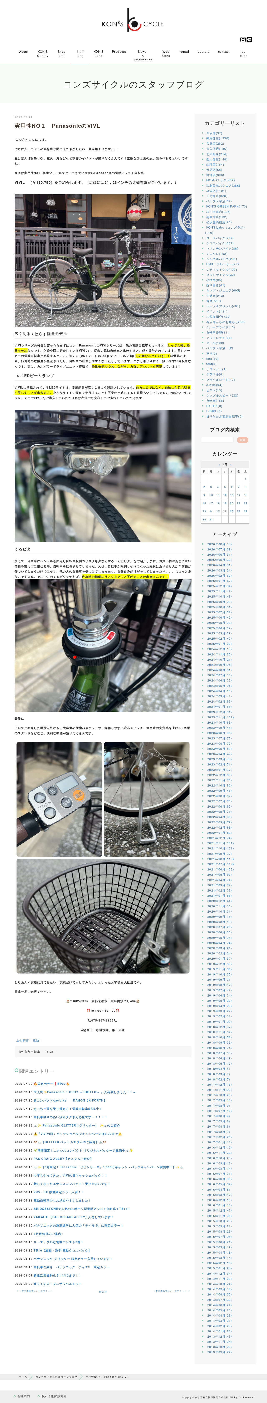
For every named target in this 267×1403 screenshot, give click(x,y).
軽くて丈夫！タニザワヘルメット (58, 1284)
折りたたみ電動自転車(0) (224, 416)
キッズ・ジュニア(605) (223, 290)
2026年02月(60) (219, 575)
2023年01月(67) (219, 770)
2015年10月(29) (219, 1221)
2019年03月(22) (219, 1011)
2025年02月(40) (219, 638)
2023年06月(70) (219, 743)
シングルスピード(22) (222, 395)
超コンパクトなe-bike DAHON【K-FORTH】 (70, 1100)
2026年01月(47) (219, 581)
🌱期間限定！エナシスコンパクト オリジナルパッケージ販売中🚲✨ (83, 1150)
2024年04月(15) (219, 691)
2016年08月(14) (219, 1168)
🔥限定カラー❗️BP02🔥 (52, 1084)
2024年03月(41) (219, 696)
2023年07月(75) (219, 738)
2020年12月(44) (219, 901)
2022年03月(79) (219, 822)
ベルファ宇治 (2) (219, 348)
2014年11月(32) (219, 1279)
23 (204, 511)
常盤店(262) (215, 143)
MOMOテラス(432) (220, 180)
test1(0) (212, 358)
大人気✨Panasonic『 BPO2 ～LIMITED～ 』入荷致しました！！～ (85, 1092)
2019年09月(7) (218, 979)
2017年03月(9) (218, 1132)
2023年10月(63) (219, 722)
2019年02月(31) (219, 1016)
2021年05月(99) (219, 874)
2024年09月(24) (219, 665)
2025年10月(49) (219, 596)
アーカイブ (225, 534)
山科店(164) (215, 164)
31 (211, 519)
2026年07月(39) (219, 549)
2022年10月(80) (219, 785)
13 (232, 495)
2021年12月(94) (219, 838)
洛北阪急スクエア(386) (223, 185)
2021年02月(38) (219, 890)
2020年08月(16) (219, 922)
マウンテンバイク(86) (222, 248)
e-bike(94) (214, 385)
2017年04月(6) (218, 1126)
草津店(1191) (216, 191)
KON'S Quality (42, 53)
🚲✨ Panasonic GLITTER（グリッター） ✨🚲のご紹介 (77, 1125)
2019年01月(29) (219, 1021)
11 (218, 495)
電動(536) (213, 301)
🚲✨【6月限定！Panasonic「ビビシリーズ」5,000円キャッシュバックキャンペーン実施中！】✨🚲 (109, 1167)
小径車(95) (214, 280)
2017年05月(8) (218, 1121)
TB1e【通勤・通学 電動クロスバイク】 (62, 1250)
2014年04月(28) (219, 1315)
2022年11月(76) (219, 780)
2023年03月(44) (219, 759)
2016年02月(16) (219, 1200)
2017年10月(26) (219, 1095)
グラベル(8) (215, 374)
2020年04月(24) (219, 943)
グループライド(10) (220, 327)
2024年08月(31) (219, 670)
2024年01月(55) (219, 706)
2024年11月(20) (219, 654)
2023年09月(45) (219, 727)
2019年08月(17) (219, 985)
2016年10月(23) (219, 1158)
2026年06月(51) (219, 554)
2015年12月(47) (219, 1210)
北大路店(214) (217, 154)
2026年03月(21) (219, 570)
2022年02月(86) (219, 827)
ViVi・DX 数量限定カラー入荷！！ (59, 1192)
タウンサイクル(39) (220, 275)
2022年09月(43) (219, 790)
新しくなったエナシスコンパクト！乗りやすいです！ (72, 1184)
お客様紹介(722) (218, 316)
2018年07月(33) (219, 1053)
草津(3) (211, 353)
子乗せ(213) (215, 296)
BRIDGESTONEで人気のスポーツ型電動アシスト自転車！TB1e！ (82, 1209)
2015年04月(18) (219, 1252)
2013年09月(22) (219, 1352)
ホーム (23, 1376)
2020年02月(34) (219, 953)
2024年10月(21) (219, 659)
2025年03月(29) (219, 633)
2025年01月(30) (219, 643)
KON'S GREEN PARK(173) (226, 206)
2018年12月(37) (219, 1027)
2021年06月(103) (220, 869)
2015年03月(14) (219, 1257)
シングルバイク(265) (221, 259)
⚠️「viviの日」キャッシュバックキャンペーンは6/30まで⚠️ (78, 1134)
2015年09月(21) (219, 1226)
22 (246, 503)
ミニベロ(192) (217, 253)
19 (225, 503)
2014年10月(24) (219, 1284)
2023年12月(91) (219, 712)
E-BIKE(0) (214, 411)
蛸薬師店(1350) (218, 138)
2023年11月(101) (220, 717)
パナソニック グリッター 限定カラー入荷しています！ (73, 1259)
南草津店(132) (217, 217)
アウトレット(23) (219, 337)
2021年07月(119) (220, 864)
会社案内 (23, 1396)
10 (211, 495)
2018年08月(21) (219, 1048)
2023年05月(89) (219, 749)
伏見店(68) (214, 170)
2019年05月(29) (219, 1000)
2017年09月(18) (219, 1100)
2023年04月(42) (219, 754)
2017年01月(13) (219, 1142)
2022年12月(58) (219, 775)
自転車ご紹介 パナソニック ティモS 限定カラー (72, 1267)
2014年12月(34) (219, 1273)
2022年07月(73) (219, 801)
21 (239, 503)
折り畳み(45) (216, 285)
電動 (36, 1040)
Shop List (62, 53)
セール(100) (215, 343)
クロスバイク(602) (220, 243)
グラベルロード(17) (220, 380)
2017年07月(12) (219, 1111)
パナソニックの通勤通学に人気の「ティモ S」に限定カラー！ (79, 1225)
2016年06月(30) (219, 1179)
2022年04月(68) (219, 817)
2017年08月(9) (218, 1105)
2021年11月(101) (220, 843)
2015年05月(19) (219, 1247)
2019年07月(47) (219, 990)
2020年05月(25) (219, 937)
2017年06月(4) (218, 1116)
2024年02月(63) (219, 701)
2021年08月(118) (220, 859)
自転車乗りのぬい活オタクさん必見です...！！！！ (71, 1117)
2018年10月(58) (219, 1037)
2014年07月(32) (219, 1300)
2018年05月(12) (219, 1063)
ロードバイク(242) (220, 238)
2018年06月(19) (219, 1058)
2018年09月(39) (219, 1042)
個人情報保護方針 (54, 1396)
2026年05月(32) (219, 560)
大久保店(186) (217, 148)
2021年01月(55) (219, 895)
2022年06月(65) (219, 806)
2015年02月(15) (219, 1263)
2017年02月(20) (219, 1137)
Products (119, 51)
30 (204, 519)
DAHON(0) (214, 406)
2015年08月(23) (219, 1231)
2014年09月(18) (219, 1289)
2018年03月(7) (218, 1074)
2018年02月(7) (218, 1079)
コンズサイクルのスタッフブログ (56, 1376)
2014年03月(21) (219, 1320)
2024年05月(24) (219, 686)
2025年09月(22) (219, 602)
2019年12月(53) (219, 964)
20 (232, 503)
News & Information (143, 55)
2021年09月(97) (219, 854)
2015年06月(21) (219, 1242)
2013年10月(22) (219, 1347)
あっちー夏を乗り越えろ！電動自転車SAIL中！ (68, 1109)
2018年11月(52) (219, 1032)
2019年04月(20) (219, 1006)
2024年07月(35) (219, 675)
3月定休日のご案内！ (49, 1234)
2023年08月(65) (219, 733)
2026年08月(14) (219, 544)
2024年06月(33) (219, 680)
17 (211, 503)
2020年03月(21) (219, 948)
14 (239, 495)
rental (184, 51)
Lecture (204, 51)
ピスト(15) (214, 390)
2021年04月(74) (219, 880)
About (23, 51)
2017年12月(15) (219, 1084)
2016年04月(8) (218, 1189)
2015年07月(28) (219, 1236)
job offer (243, 53)
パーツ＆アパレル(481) (223, 306)
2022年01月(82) (219, 832)
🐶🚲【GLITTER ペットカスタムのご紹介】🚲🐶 (70, 1142)
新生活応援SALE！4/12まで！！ (58, 1275)
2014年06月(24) (219, 1305)
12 (225, 495)
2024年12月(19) (219, 649)
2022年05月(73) (219, 811)
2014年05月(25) (219, 1310)
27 (232, 511)
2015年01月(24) (219, 1268)
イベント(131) (217, 311)
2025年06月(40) (219, 617)
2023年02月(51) (219, 764)
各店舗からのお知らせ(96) (225, 322)
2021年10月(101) (220, 848)
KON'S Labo (99, 53)
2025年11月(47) (219, 591)
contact (224, 51)
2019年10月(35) (219, 974)
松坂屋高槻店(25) (219, 222)
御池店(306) (215, 175)
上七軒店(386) (217, 196)
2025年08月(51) (219, 607)
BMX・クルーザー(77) (222, 264)
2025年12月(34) (219, 586)
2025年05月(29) (219, 622)
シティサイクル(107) (221, 269)
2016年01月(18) (219, 1205)
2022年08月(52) (219, 796)
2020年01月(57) (219, 958)
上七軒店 (22, 1040)
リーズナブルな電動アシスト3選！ (59, 1242)
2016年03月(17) (219, 1195)
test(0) (211, 364)
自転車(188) (215, 400)
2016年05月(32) (219, 1184)
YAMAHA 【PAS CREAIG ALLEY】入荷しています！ (74, 1217)
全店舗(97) (214, 133)
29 (246, 511)
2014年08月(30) (219, 1294)
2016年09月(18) (219, 1163)
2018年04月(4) (218, 1069)
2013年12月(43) (219, 1336)
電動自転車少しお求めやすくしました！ (62, 1200)
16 (204, 503)
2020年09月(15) (219, 916)
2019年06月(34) (219, 995)
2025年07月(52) (219, 612)
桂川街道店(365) (218, 212)
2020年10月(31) (219, 911)
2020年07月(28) (219, 927)
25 (218, 511)
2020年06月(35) (219, 932)
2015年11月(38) (219, 1216)
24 (211, 511)
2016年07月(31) (219, 1174)
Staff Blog (80, 53)
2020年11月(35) (219, 906)
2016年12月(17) (219, 1147)
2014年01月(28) (219, 1331)
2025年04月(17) (219, 628)
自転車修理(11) (217, 332)
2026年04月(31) (219, 565)
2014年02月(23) (219, 1326)
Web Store (166, 53)
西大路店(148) (217, 159)
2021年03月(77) (219, 885)
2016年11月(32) (219, 1152)
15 (246, 495)
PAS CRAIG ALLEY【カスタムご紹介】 (63, 1159)
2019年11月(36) (219, 969)
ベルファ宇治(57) (219, 201)
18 (218, 503)
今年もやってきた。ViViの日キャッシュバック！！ (71, 1175)
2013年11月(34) (219, 1341)
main (103, 1291)
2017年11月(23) (219, 1090)
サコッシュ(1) (216, 369)
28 (239, 511)
